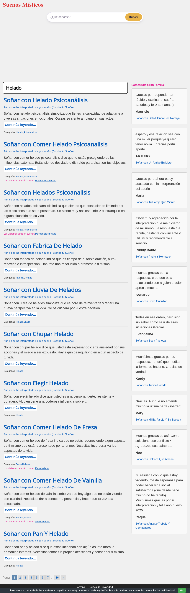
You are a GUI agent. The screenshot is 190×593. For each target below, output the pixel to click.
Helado (19, 132)
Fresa (19, 464)
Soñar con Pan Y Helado (36, 533)
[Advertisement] (95, 51)
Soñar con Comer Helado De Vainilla (53, 480)
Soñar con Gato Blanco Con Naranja (157, 118)
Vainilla (27, 517)
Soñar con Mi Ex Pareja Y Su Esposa (158, 419)
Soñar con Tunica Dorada (150, 385)
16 (57, 577)
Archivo (81, 587)
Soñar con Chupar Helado (38, 334)
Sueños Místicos (23, 4)
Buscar (133, 17)
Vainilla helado (42, 521)
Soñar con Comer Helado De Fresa (50, 427)
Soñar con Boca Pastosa (150, 340)
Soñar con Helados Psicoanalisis (47, 192)
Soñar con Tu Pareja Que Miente (155, 202)
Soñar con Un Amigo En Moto (153, 162)
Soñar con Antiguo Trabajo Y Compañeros (152, 525)
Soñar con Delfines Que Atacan (154, 459)
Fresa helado (42, 468)
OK (182, 590)
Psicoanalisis (30, 132)
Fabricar (20, 277)
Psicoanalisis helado (45, 180)
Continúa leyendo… (20, 125)
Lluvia (27, 322)
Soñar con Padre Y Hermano (153, 256)
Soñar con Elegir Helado (36, 383)
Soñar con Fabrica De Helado (43, 245)
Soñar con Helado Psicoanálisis (46, 100)
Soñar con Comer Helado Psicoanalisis (55, 144)
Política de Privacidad (101, 587)
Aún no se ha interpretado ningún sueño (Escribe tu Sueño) (39, 107)
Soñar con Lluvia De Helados (42, 290)
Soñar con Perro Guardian (151, 301)
